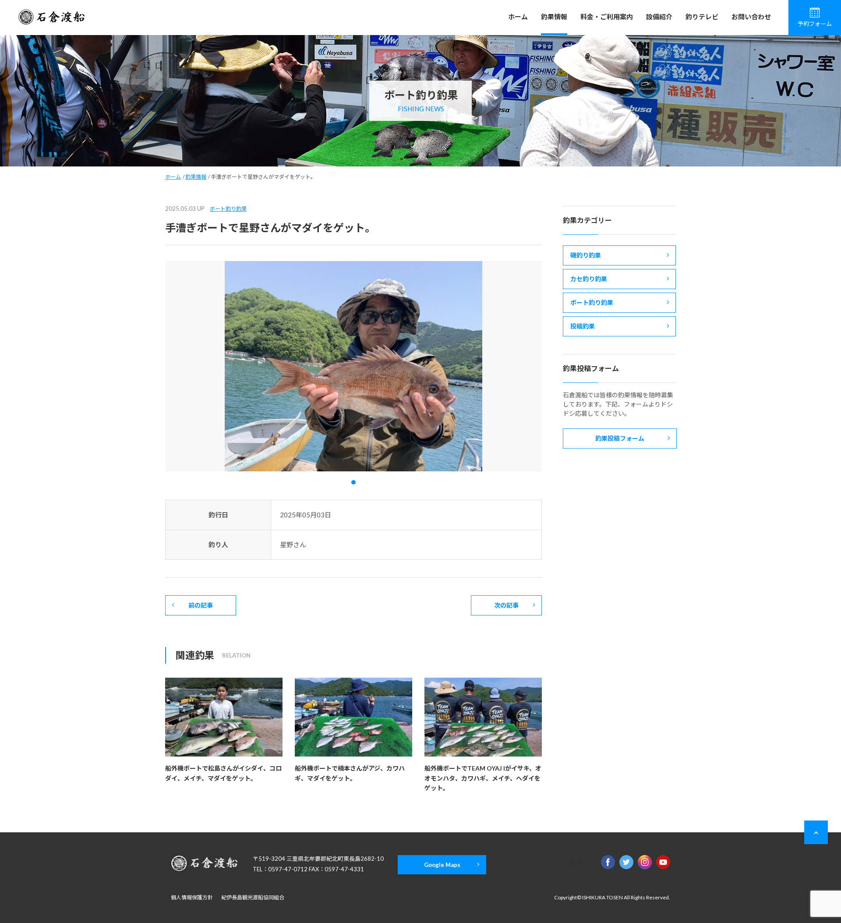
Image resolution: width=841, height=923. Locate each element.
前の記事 (200, 605)
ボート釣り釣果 (228, 208)
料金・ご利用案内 (606, 17)
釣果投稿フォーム (619, 438)
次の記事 (506, 605)
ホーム (518, 17)
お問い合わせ (751, 17)
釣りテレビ (702, 17)
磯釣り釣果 (585, 255)
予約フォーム (815, 23)
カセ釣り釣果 (588, 279)
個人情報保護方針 (192, 897)
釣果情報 (554, 17)
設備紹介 (659, 17)
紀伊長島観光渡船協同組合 (252, 897)
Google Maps (442, 864)
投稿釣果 (582, 326)
